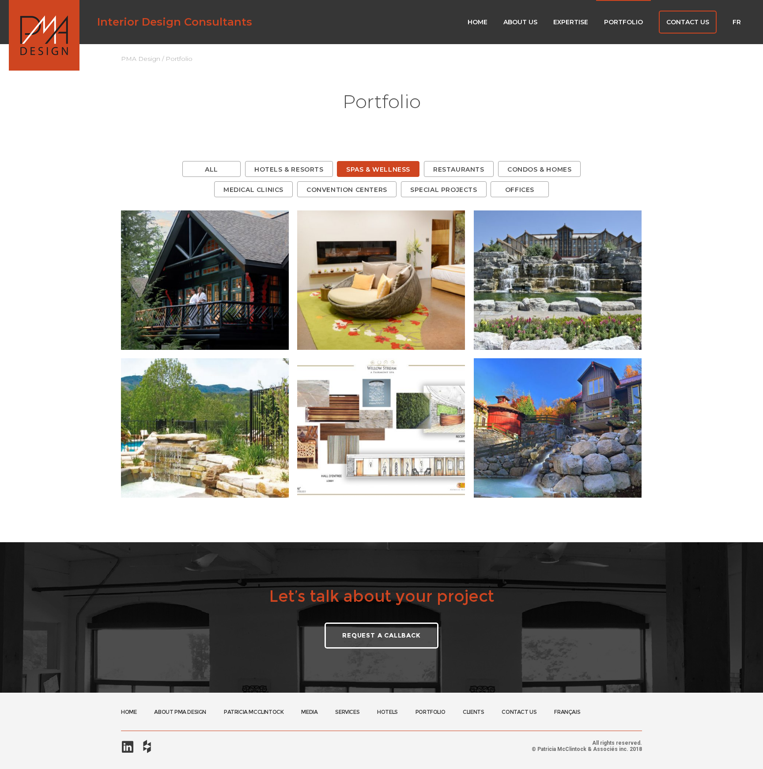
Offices (519, 190)
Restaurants (458, 169)
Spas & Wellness (378, 169)
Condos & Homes (539, 169)
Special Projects (443, 190)
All (211, 169)
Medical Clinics (253, 190)
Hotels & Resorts (289, 169)
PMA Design (140, 59)
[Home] (44, 35)
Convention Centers (346, 190)
